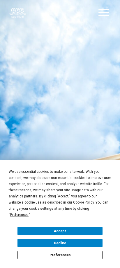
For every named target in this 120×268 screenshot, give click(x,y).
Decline (60, 243)
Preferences (60, 255)
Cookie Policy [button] (83, 202)
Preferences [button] (19, 215)
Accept (60, 231)
